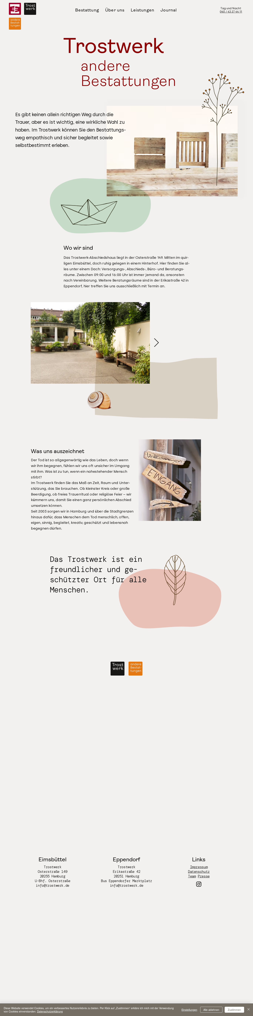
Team (192, 876)
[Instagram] (198, 884)
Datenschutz (199, 871)
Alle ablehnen (211, 1010)
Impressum (199, 867)
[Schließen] (248, 1009)
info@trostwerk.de (52, 885)
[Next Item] (156, 343)
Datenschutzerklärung (50, 1011)
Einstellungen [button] (189, 1010)
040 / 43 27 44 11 (231, 11)
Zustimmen (234, 1010)
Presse (204, 876)
